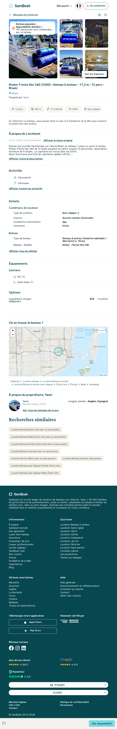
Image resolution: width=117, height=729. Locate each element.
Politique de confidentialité (74, 702)
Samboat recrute (18, 527)
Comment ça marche (71, 589)
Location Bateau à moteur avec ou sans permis (34, 451)
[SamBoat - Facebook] (11, 648)
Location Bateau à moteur (75, 524)
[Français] (78, 5)
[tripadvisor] (17, 672)
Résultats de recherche (25, 14)
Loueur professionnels (21, 544)
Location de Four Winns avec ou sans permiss (33, 458)
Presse (12, 557)
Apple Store (35, 622)
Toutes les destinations (22, 605)
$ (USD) (57, 692)
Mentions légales (18, 702)
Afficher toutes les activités (25, 188)
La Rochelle (15, 592)
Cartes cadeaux (17, 547)
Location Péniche (70, 544)
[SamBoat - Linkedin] (23, 648)
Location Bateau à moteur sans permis (82, 458)
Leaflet (104, 375)
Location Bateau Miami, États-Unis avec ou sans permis (38, 436)
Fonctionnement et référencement (79, 585)
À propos (14, 524)
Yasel (26, 97)
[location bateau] (19, 5)
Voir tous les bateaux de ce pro (41, 410)
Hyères (12, 589)
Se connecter (97, 5)
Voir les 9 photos (94, 74)
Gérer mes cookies (70, 595)
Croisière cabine (69, 550)
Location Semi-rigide (72, 527)
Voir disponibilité (102, 723)
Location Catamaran (71, 537)
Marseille (14, 582)
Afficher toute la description (26, 158)
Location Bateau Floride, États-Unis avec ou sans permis (39, 444)
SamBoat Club (17, 550)
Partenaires (66, 705)
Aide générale (67, 582)
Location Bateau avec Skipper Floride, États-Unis (35, 465)
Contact (64, 592)
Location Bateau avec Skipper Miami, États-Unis (34, 472)
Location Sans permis (72, 547)
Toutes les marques (71, 557)
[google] (66, 659)
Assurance (14, 537)
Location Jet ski (69, 541)
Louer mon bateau (19, 534)
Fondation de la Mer (20, 560)
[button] (13, 330)
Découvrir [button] (63, 6)
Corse (12, 595)
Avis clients (15, 554)
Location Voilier (69, 534)
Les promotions (69, 554)
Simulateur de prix (19, 541)
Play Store (35, 630)
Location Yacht (68, 531)
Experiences (15, 564)
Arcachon (14, 585)
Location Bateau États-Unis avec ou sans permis (35, 429)
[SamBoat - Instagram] (17, 648)
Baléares (13, 602)
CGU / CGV (14, 705)
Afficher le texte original (58, 140)
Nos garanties (17, 531)
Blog (11, 567)
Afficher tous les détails (23, 251)
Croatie (13, 599)
